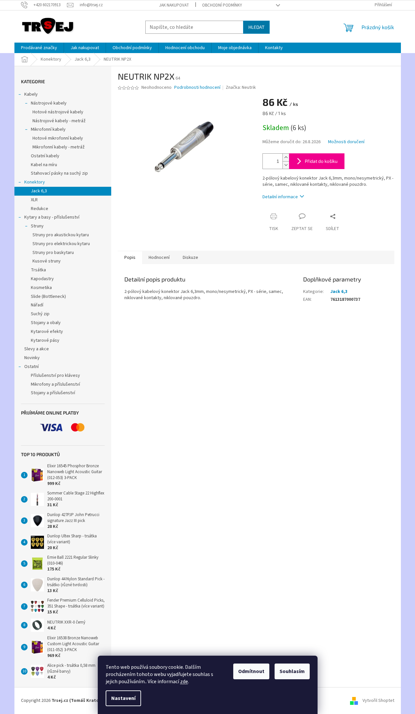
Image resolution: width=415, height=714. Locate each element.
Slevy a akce (36, 349)
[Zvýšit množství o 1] (285, 157)
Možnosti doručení (346, 142)
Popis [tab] (129, 257)
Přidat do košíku (321, 161)
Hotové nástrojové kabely (57, 112)
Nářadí (37, 305)
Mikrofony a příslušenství (55, 384)
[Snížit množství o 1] (285, 165)
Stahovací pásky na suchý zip (59, 173)
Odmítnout (251, 671)
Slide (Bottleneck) (48, 296)
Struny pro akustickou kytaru (60, 235)
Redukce (39, 208)
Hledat (256, 27)
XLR (34, 200)
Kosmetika (41, 287)
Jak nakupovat (174, 5)
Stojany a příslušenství (53, 393)
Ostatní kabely (45, 156)
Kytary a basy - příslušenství (51, 217)
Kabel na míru (44, 165)
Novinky (32, 358)
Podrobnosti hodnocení (197, 88)
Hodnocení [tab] (159, 257)
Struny (37, 226)
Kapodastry (42, 279)
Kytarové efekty (47, 331)
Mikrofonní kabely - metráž (58, 147)
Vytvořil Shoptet (378, 700)
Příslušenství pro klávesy (55, 375)
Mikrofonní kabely (48, 129)
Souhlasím (292, 671)
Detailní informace (280, 197)
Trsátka (38, 270)
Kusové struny (46, 261)
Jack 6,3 (39, 191)
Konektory (34, 182)
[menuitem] (39, 48)
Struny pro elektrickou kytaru (61, 244)
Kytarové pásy (45, 340)
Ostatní (31, 366)
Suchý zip (40, 314)
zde (184, 681)
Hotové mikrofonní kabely (57, 138)
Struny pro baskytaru (53, 252)
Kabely (31, 94)
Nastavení (123, 698)
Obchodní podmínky (222, 5)
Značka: (241, 87)
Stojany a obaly (46, 322)
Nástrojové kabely (49, 103)
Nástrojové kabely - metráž (59, 121)
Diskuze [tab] (190, 257)
